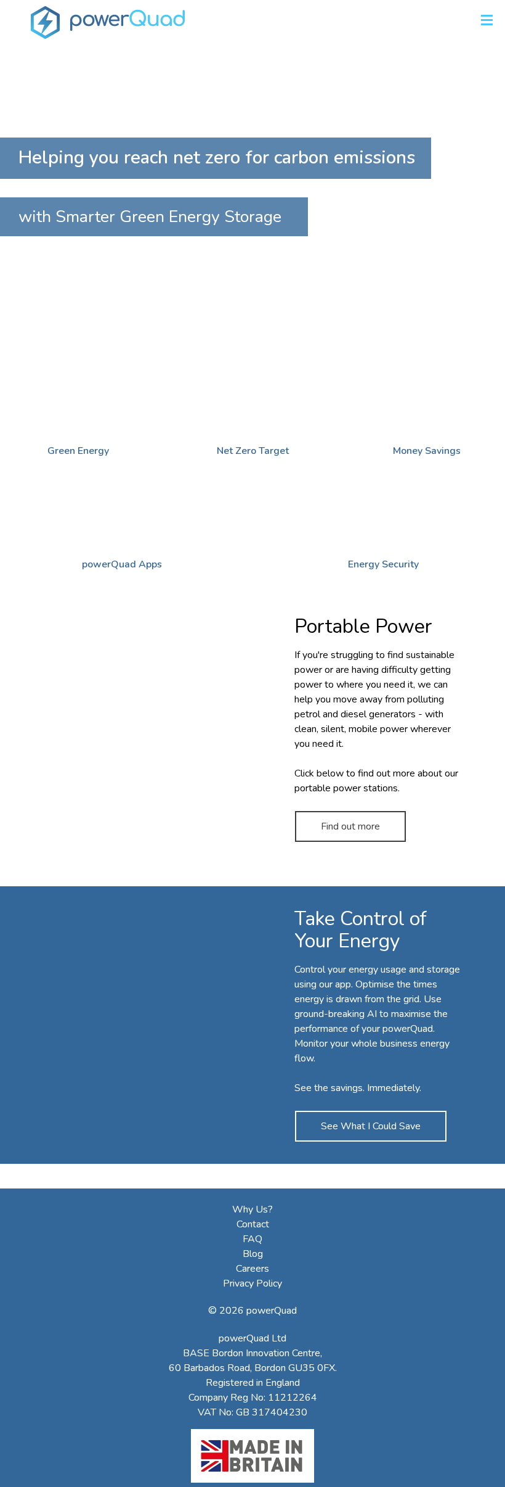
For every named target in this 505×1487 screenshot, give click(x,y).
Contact (252, 1224)
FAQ (252, 1239)
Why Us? (252, 1209)
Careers (252, 1268)
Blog (253, 1254)
